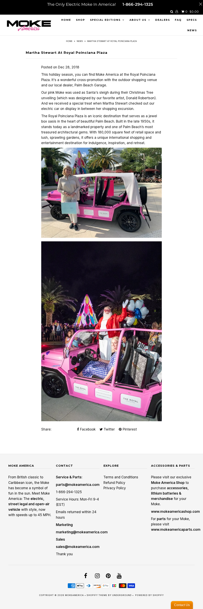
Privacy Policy (114, 488)
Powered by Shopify (149, 595)
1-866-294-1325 (138, 4)
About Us (137, 19)
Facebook (87, 429)
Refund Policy (114, 483)
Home (66, 19)
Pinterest (129, 429)
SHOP (80, 19)
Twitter (109, 429)
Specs (192, 19)
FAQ (178, 19)
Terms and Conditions (120, 477)
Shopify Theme (97, 595)
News (192, 30)
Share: (46, 429)
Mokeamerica (74, 595)
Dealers (162, 19)
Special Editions (105, 19)
